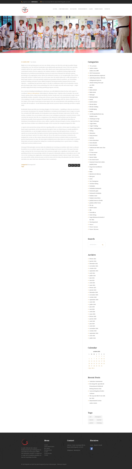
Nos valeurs (47, 448)
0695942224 (34, 1)
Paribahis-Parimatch (95, 188)
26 (89, 366)
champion (98, 417)
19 (89, 363)
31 (101, 366)
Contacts (46, 455)
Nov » (93, 368)
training (99, 423)
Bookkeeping (93, 109)
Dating (91, 130)
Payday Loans (93, 195)
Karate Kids (93, 154)
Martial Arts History (95, 174)
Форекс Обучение (94, 229)
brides (91, 111)
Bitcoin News (93, 104)
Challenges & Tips (94, 118)
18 (104, 361)
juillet (93, 275)
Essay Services (93, 135)
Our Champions (94, 181)
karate (91, 420)
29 (96, 366)
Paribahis (92, 186)
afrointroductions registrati (97, 75)
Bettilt (91, 99)
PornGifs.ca (93, 212)
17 (101, 361)
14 (94, 361)
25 (104, 363)
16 (99, 361)
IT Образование (93, 152)
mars (92, 285)
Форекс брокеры (94, 227)
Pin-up (91, 205)
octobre (93, 268)
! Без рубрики (93, 66)
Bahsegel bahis (94, 97)
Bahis (91, 87)
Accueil (46, 445)
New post (92, 176)
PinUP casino (93, 207)
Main (91, 171)
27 (91, 366)
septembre (94, 270)
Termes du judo (48, 453)
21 (94, 363)
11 (104, 358)
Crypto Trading (94, 126)
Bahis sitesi (93, 92)
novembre (94, 266)
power (91, 423)
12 (89, 361)
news (91, 178)
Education (92, 133)
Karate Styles (93, 157)
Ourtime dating (94, 183)
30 (99, 366)
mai (92, 280)
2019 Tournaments (95, 73)
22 (96, 363)
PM (90, 210)
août (92, 273)
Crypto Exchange (94, 121)
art (90, 417)
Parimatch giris (94, 191)
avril (92, 282)
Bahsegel (92, 94)
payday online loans (95, 203)
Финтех (91, 224)
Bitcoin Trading (94, 106)
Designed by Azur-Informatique (48, 464)
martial (99, 420)
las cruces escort (94, 159)
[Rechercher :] (96, 244)
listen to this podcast (33, 93)
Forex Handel (93, 142)
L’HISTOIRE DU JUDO (49, 446)
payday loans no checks (96, 200)
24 (101, 363)
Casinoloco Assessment (96, 381)
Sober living (93, 215)
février (93, 258)
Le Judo (46, 451)
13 (91, 361)
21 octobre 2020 (25, 62)
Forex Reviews (93, 145)
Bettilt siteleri (93, 102)
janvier (93, 261)
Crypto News (93, 123)
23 (99, 363)
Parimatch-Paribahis (95, 193)
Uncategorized (31, 164)
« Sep (89, 368)
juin (92, 278)
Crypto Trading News (95, 128)
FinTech (92, 138)
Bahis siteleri (93, 90)
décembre (94, 263)
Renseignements (48, 450)
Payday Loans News (95, 198)
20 (91, 363)
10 (101, 358)
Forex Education (94, 140)
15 (96, 361)
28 (94, 366)
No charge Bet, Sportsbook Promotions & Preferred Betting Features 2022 (97, 386)
